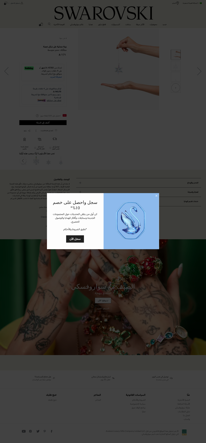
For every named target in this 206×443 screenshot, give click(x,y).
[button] (156, 195)
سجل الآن (75, 239)
